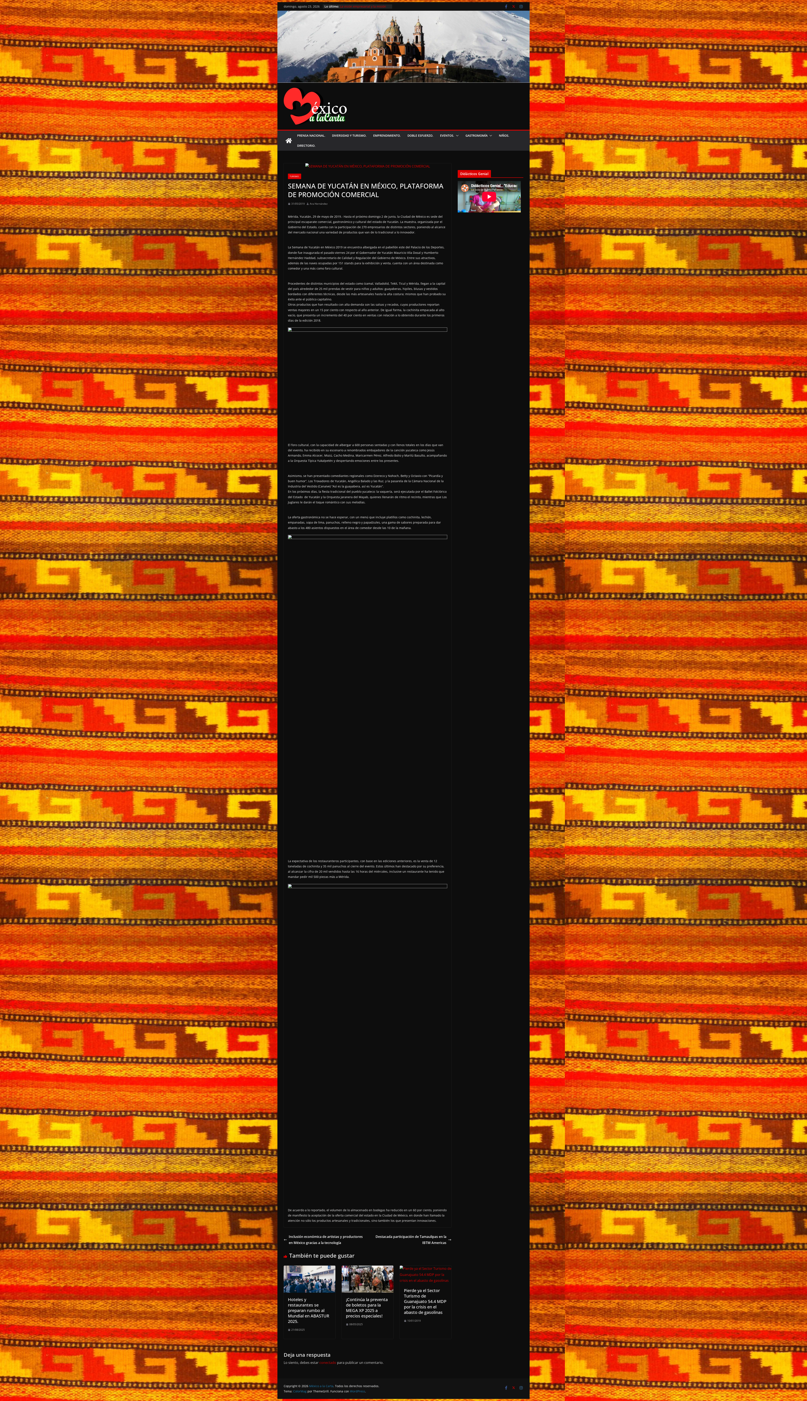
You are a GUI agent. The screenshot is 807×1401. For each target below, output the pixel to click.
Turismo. (294, 176)
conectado (327, 1362)
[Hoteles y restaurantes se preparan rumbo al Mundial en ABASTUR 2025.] (309, 1268)
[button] (456, 136)
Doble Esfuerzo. (420, 135)
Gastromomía (476, 135)
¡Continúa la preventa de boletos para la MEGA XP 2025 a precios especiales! (367, 1308)
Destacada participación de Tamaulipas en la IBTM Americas (411, 1239)
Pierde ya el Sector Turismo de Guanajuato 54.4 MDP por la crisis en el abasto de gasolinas (425, 1301)
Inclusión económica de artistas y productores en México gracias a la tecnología (326, 1239)
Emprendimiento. (387, 135)
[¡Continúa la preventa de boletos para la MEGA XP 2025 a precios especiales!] (367, 1268)
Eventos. (447, 135)
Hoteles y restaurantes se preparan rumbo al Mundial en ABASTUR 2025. (308, 1310)
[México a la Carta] (403, 13)
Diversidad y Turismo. (349, 135)
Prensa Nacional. (311, 135)
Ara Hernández (319, 204)
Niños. (504, 135)
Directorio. (306, 146)
